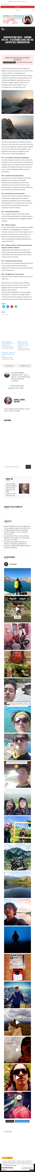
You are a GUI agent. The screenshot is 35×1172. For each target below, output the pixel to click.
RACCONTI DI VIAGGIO (23, 57)
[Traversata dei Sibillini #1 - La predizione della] (17, 1050)
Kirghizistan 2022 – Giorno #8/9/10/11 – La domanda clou (8, 343)
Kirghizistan (17, 59)
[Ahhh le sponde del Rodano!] (17, 912)
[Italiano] (2, 1168)
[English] (3, 1168)
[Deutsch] (6, 1168)
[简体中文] (12, 1168)
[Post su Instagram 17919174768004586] (17, 609)
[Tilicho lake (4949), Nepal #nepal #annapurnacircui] (17, 581)
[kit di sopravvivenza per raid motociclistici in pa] (17, 664)
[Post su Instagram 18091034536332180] (17, 774)
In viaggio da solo (24, 366)
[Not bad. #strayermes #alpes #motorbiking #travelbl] (17, 967)
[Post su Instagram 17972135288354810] (17, 746)
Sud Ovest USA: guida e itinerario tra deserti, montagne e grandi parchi (15, 543)
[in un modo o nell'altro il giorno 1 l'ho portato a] (17, 636)
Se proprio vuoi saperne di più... (11, 495)
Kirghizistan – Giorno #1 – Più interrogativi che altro (8, 354)
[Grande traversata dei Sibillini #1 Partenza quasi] (17, 1077)
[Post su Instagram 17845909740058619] (17, 719)
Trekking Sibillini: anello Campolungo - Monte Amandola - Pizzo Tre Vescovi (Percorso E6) (16, 532)
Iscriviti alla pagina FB (13, 506)
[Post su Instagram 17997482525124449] (17, 691)
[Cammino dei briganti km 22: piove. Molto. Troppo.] (17, 802)
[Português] (9, 1168)
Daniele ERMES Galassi (25, 62)
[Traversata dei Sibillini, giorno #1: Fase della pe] (17, 1105)
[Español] (8, 1168)
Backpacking (9, 366)
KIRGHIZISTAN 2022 (10, 57)
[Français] (5, 1168)
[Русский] (10, 1168)
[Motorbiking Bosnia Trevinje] (17, 884)
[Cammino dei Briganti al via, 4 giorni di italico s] (17, 829)
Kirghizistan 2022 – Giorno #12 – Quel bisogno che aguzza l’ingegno (23, 344)
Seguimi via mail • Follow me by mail (17, 1)
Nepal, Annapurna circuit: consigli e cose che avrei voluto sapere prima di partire (17, 527)
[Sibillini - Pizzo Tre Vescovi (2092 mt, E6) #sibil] (17, 995)
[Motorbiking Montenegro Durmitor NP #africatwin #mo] (17, 857)
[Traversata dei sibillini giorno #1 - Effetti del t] (17, 1022)
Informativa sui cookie (10, 1165)
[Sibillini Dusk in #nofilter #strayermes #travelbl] (17, 939)
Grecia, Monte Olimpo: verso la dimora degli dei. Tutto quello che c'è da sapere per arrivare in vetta (17, 538)
